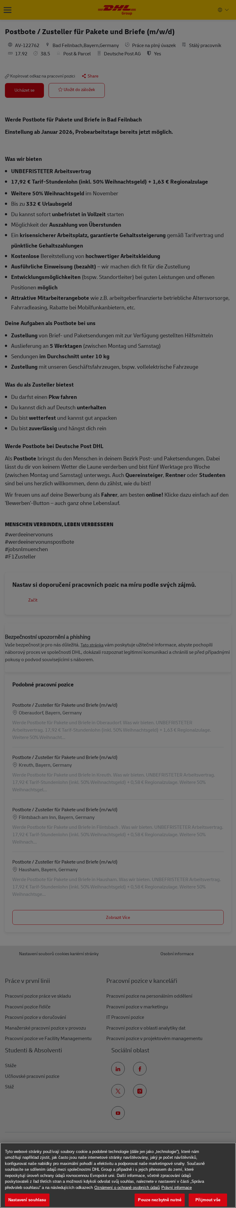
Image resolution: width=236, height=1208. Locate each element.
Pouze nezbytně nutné (159, 1200)
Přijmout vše (207, 1200)
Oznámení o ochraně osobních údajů (127, 1187)
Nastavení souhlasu (27, 1200)
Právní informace (176, 1187)
